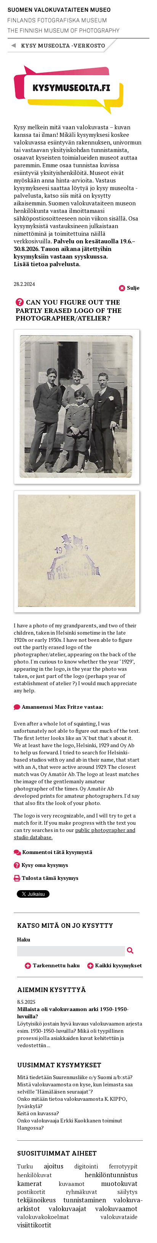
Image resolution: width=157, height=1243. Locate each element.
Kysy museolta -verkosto (63, 45)
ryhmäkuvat (81, 1191)
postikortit (31, 1191)
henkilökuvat (34, 1175)
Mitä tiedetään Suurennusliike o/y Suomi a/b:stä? (75, 1077)
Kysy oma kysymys (44, 864)
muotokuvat (119, 1183)
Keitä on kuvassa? (38, 1113)
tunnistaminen (84, 1199)
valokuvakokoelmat (43, 1217)
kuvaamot (72, 1183)
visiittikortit (34, 1225)
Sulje (132, 287)
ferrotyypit (123, 1166)
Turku (25, 1166)
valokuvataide (119, 1217)
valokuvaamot (116, 1208)
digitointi (86, 1166)
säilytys (127, 1191)
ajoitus (53, 1166)
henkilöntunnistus (111, 1174)
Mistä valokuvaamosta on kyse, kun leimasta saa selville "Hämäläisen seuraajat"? (75, 1088)
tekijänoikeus (36, 1199)
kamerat (29, 1183)
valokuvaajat (68, 1208)
